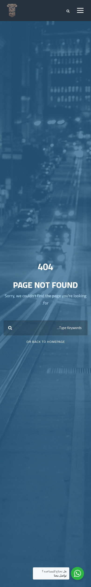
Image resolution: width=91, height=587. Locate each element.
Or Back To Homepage (45, 342)
